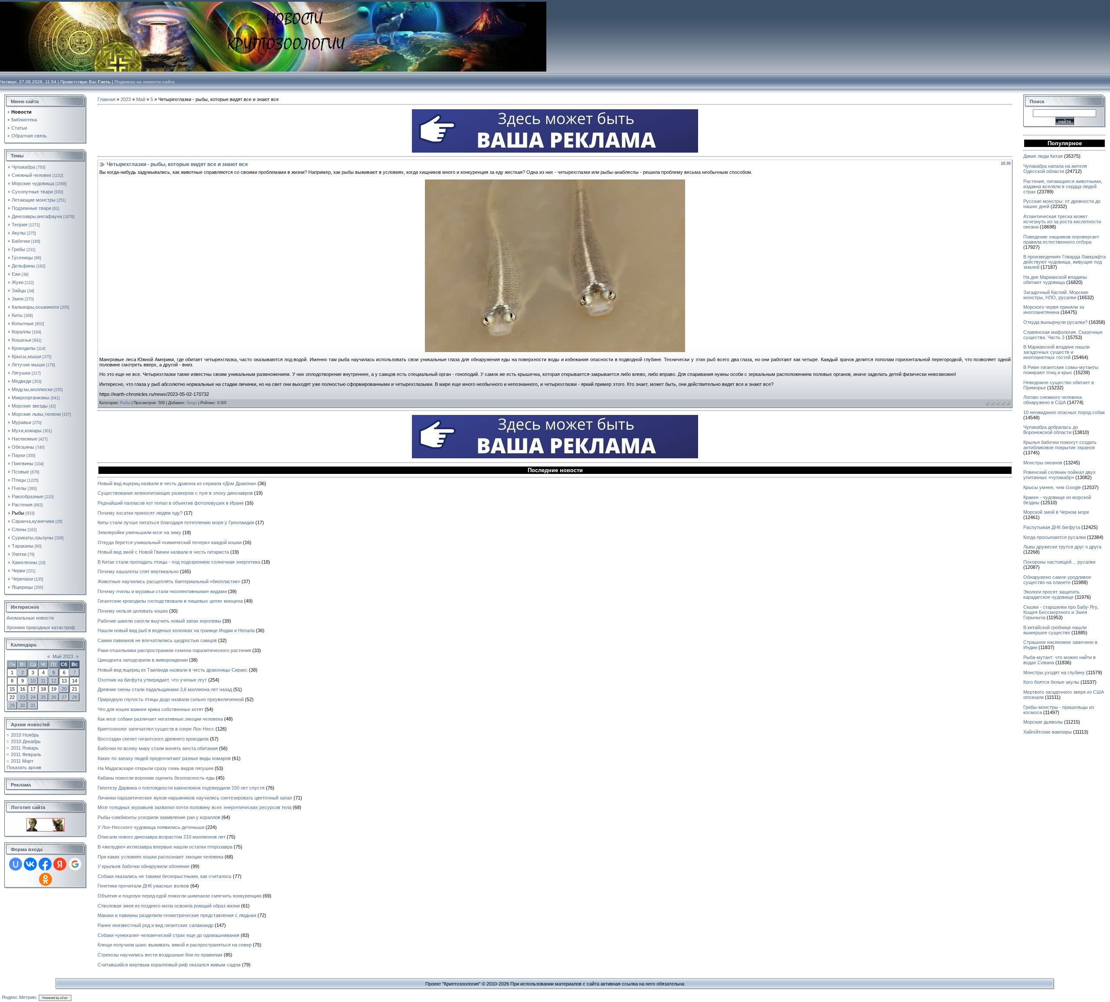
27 (64, 697)
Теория (19, 224)
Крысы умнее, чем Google (1052, 487)
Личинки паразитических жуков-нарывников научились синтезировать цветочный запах (195, 797)
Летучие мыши (28, 364)
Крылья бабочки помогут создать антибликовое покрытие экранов (1060, 445)
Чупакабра (23, 167)
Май (140, 99)
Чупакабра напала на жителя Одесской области (1055, 168)
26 (53, 697)
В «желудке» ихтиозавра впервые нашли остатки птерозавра (165, 846)
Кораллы (21, 331)
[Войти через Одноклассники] (45, 879)
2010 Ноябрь (25, 735)
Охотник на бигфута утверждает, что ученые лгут (152, 679)
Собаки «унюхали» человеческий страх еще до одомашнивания (168, 935)
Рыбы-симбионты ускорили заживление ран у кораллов (159, 817)
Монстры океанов (1042, 462)
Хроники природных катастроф (41, 627)
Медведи (21, 381)
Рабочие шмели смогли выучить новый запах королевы (159, 620)
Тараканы (22, 545)
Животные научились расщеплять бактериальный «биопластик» (169, 581)
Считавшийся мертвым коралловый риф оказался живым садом (169, 964)
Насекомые (24, 438)
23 (22, 697)
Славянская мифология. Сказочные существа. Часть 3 (1063, 335)
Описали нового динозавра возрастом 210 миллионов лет (161, 836)
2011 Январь (25, 748)
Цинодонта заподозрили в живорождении (143, 660)
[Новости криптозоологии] (45, 820)
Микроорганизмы (30, 397)
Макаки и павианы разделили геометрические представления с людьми (177, 915)
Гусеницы (22, 257)
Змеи (17, 298)
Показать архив (24, 767)
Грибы (18, 249)
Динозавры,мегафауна (37, 216)
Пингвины (22, 463)
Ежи (16, 274)
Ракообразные (27, 496)
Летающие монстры (34, 199)
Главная (106, 99)
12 (53, 680)
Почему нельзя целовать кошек (133, 611)
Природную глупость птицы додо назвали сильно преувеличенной (171, 699)
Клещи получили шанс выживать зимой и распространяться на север (174, 944)
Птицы (19, 480)
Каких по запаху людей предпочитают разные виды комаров (164, 758)
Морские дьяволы (1043, 722)
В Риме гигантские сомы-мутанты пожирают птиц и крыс (1060, 370)
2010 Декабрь (26, 741)
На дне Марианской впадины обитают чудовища (1055, 279)
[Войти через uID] (15, 864)
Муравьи (21, 422)
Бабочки (21, 241)
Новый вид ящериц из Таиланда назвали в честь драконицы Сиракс (173, 669)
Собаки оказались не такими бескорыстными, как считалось (165, 876)
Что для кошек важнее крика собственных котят (150, 709)
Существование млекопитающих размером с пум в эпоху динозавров (175, 493)
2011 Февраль (26, 754)
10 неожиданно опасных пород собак (1064, 412)
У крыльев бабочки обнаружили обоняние (143, 866)
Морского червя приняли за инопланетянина (1053, 309)
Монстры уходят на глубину (1054, 672)
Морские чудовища (33, 183)
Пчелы (19, 488)
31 (33, 705)
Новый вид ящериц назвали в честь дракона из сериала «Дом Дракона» (177, 483)
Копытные (23, 323)
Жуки (17, 282)
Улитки (19, 554)
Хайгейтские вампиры (1047, 731)
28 (74, 697)
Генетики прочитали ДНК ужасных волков (143, 885)
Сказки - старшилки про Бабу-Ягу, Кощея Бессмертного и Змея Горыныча (1060, 612)
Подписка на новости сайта (144, 81)
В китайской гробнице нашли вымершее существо (1055, 630)
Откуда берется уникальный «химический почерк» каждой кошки (170, 542)
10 (33, 680)
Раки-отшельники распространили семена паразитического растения (174, 650)
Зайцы (19, 290)
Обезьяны (23, 447)
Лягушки (21, 372)
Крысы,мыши (26, 356)
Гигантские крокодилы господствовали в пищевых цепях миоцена (170, 601)
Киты (17, 315)
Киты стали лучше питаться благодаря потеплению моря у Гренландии (176, 522)
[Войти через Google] (75, 864)
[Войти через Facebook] (45, 864)
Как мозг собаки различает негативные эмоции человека (160, 718)
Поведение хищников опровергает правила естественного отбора (1061, 239)
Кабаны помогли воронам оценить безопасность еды (156, 777)
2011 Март (22, 761)
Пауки (18, 455)
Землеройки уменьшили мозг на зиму (139, 532)
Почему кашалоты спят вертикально (138, 571)
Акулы (19, 232)
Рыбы (18, 513)
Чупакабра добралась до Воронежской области (1050, 429)
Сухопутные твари (32, 191)
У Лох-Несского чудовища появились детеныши (151, 827)
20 (64, 689)
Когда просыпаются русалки (1054, 537)
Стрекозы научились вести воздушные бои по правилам (160, 954)
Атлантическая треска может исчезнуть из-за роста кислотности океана (1062, 221)
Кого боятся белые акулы (1051, 682)
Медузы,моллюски (32, 389)
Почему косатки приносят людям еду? (140, 513)
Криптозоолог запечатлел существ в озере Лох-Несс (156, 728)
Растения (22, 504)
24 (33, 697)
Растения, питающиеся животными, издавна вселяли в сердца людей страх (1062, 186)
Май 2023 (62, 656)
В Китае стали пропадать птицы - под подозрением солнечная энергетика (179, 562)
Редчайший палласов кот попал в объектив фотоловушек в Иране (171, 503)
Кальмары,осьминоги (35, 307)
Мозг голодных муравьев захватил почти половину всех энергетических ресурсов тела (194, 807)
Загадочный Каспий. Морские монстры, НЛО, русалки (1055, 295)
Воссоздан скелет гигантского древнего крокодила (153, 738)
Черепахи (22, 578)
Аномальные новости (30, 617)
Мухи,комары (27, 430)
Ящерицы (22, 587)
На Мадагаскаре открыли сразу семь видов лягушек (155, 768)
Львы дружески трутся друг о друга (1062, 546)
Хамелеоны (24, 562)
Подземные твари (31, 208)
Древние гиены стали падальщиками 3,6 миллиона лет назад (165, 689)
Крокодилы (24, 348)
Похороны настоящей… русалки (1059, 562)
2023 (126, 99)
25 (43, 697)
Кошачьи (21, 340)
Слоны (19, 529)
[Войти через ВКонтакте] (30, 864)
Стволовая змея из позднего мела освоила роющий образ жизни (169, 905)
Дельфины (23, 265)
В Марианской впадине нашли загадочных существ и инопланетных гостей (1056, 352)
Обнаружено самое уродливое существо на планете (1057, 579)
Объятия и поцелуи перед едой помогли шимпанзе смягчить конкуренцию (179, 895)
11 (43, 680)
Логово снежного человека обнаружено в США (1052, 400)
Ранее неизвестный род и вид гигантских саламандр (155, 925)
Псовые (20, 471)
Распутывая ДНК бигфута (1051, 527)
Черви (18, 570)
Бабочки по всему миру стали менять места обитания (158, 748)
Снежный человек (31, 175)
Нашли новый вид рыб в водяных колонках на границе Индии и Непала (176, 630)
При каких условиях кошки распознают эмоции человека (160, 856)
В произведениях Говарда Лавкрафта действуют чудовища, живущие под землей (1064, 262)
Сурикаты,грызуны (32, 537)
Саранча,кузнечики (33, 521)
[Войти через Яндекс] (59, 864)
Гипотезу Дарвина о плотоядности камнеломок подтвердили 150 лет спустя (181, 787)
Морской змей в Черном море (1056, 512)
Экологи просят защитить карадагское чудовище (1051, 594)
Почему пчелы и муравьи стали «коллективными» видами (162, 591)
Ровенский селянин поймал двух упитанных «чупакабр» (1059, 475)
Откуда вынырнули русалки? (1055, 322)
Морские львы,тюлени (36, 414)
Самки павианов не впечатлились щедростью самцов (157, 640)
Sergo (191, 403)
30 (22, 705)
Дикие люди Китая (1043, 156)
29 (12, 705)
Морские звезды (30, 405)
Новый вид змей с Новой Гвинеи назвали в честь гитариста (163, 552)
